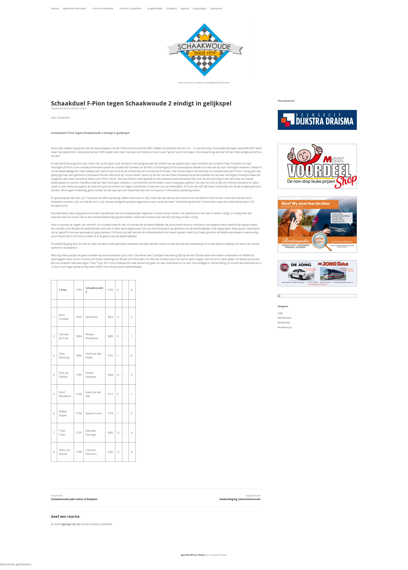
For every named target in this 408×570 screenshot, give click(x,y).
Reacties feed (284, 322)
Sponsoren (216, 8)
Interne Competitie (102, 8)
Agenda (185, 8)
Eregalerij (171, 8)
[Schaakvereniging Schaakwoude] (204, 74)
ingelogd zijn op (70, 524)
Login (280, 313)
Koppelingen (200, 8)
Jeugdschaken (155, 8)
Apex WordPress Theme (193, 555)
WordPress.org (284, 327)
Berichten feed (284, 317)
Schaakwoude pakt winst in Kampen (74, 499)
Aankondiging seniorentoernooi (239, 499)
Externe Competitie (130, 8)
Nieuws (55, 8)
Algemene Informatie (74, 8)
